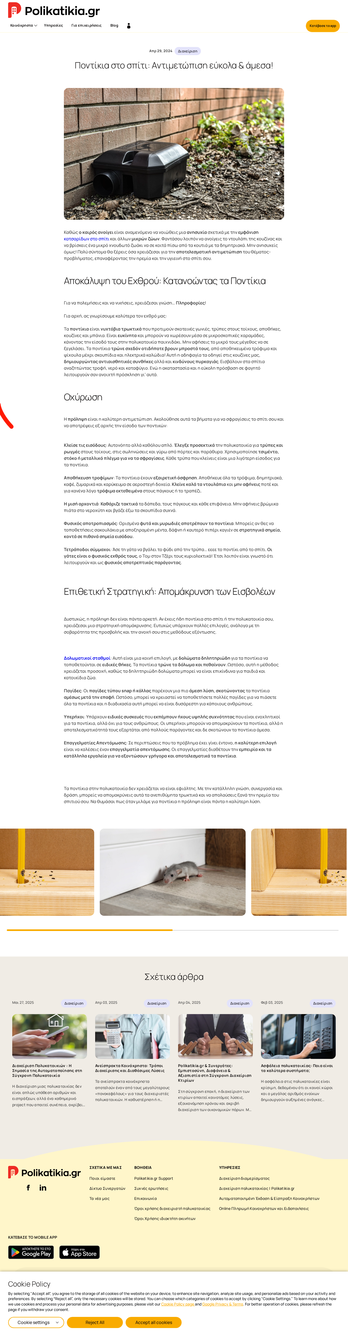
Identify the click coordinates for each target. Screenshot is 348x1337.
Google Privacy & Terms (222, 1304)
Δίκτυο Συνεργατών (107, 1188)
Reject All (95, 1322)
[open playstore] (31, 1252)
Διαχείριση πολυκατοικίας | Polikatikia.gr (256, 1188)
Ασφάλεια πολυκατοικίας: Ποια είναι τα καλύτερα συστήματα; (297, 1068)
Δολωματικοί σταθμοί (87, 658)
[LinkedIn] (42, 1191)
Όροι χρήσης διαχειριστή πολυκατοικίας (172, 1208)
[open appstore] (79, 1252)
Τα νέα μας (99, 1198)
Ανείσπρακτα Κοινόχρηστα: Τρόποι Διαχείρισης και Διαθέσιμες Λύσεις (129, 1068)
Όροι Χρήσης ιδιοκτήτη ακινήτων (164, 1218)
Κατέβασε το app (323, 25)
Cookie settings (33, 1322)
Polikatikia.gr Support (153, 1178)
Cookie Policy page (178, 1304)
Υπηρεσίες (53, 25)
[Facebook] (28, 1191)
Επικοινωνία (145, 1198)
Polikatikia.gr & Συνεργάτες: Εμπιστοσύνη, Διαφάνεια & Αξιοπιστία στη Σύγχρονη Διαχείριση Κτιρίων (215, 1073)
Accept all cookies (153, 1322)
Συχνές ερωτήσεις (151, 1188)
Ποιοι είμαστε (102, 1178)
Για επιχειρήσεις (86, 25)
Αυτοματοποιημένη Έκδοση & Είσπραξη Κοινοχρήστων (269, 1198)
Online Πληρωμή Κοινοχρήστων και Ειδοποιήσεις (264, 1208)
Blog (114, 25)
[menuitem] (23, 26)
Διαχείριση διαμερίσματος (244, 1178)
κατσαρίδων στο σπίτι (86, 239)
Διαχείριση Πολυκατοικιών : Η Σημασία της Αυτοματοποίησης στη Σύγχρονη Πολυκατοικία (47, 1070)
